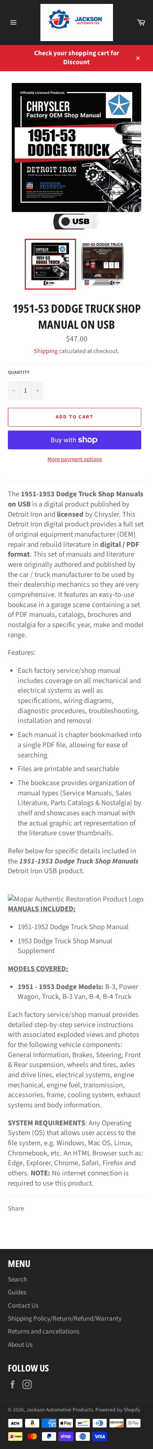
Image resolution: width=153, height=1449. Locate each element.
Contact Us (23, 1305)
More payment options (74, 459)
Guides (17, 1292)
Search (17, 1279)
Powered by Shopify (117, 1409)
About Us (20, 1345)
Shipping (46, 351)
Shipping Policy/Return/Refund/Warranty (65, 1318)
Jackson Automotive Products (59, 1409)
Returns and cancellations (43, 1331)
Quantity (18, 372)
